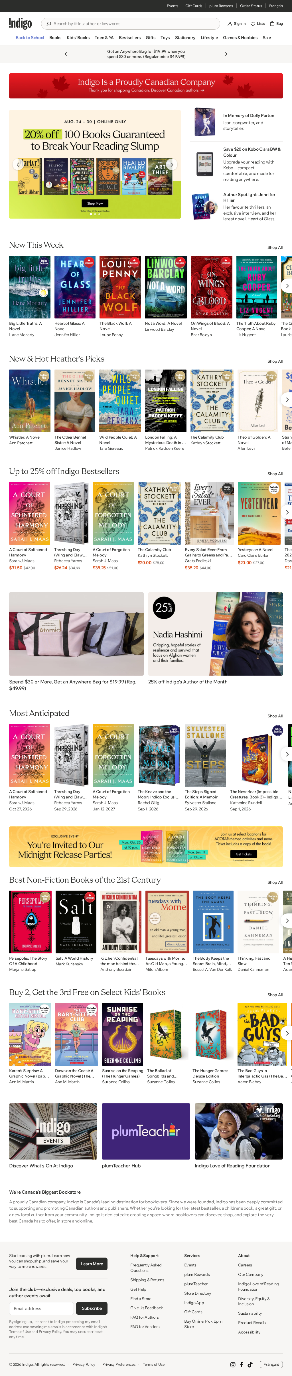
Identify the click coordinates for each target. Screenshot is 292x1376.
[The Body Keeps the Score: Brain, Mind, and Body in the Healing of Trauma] (213, 922)
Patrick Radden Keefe (164, 448)
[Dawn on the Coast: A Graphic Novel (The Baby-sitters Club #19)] (76, 1034)
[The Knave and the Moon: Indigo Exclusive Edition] (159, 755)
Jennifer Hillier (67, 334)
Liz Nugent (246, 334)
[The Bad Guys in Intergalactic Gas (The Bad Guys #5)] (262, 1034)
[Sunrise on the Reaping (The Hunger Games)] (122, 1034)
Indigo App (194, 1302)
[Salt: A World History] (76, 922)
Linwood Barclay (159, 329)
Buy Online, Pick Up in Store (203, 1324)
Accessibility (249, 1332)
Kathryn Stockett (205, 443)
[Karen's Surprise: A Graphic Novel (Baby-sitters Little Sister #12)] (30, 1034)
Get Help (138, 1289)
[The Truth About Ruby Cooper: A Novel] (256, 287)
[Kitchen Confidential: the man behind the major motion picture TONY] (120, 922)
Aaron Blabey (249, 1082)
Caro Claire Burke (253, 555)
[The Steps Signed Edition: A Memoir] (205, 755)
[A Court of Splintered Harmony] (29, 513)
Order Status (251, 5)
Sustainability (250, 1313)
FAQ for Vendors (144, 1326)
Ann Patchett (21, 443)
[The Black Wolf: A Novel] (120, 287)
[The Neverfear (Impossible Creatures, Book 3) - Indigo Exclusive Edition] (257, 755)
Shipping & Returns (147, 1279)
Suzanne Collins (116, 1082)
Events (172, 5)
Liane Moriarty (22, 334)
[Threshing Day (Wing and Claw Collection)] (71, 513)
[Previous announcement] (66, 54)
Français (276, 5)
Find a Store (140, 1298)
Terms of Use (154, 1364)
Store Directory (197, 1293)
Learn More (92, 1263)
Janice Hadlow (67, 448)
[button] (29, 40)
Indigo (27, 1364)
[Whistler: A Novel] (29, 401)
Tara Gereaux (111, 448)
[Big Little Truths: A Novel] (29, 287)
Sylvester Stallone (200, 802)
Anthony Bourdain (116, 969)
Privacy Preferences (118, 1364)
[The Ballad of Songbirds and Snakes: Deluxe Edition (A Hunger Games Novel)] (167, 1034)
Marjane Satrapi (23, 969)
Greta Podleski (197, 560)
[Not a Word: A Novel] (166, 287)
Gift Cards (193, 5)
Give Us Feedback (146, 1307)
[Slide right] (171, 164)
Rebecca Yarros (68, 560)
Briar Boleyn (201, 334)
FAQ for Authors (144, 1317)
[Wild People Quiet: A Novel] (120, 401)
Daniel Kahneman (253, 969)
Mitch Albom (156, 969)
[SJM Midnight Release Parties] (146, 846)
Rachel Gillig (148, 802)
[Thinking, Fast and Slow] (258, 922)
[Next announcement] (226, 54)
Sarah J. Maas (21, 560)
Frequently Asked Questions (146, 1267)
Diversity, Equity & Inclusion (254, 1301)
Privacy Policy (83, 1364)
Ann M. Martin (21, 1082)
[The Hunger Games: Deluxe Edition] (213, 1034)
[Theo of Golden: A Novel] (258, 401)
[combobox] (135, 24)
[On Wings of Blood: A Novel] (211, 287)
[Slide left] (18, 164)
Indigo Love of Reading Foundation (258, 1286)
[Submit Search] (48, 24)
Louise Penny (111, 334)
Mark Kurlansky (69, 964)
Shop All (275, 247)
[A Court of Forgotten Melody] (113, 513)
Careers (245, 1265)
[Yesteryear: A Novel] (259, 513)
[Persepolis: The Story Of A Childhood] (30, 922)
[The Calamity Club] (212, 401)
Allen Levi (246, 448)
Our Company (250, 1274)
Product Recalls (252, 1322)
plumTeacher (196, 1283)
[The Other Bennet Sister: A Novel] (74, 401)
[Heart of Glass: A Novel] (75, 287)
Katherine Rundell (245, 802)
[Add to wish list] (44, 312)
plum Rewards (221, 5)
